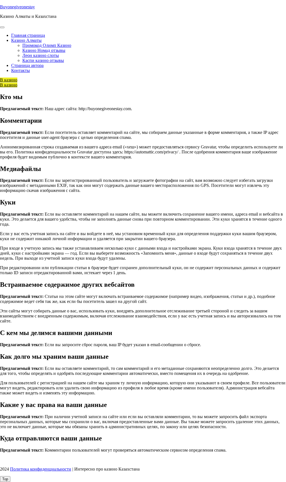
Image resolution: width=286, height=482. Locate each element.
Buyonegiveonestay (17, 6)
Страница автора (27, 65)
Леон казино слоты (40, 55)
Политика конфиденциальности (40, 469)
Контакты (20, 70)
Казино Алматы (26, 40)
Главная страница (28, 35)
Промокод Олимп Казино (46, 45)
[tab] (2, 27)
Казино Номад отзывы (43, 50)
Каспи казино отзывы (43, 60)
